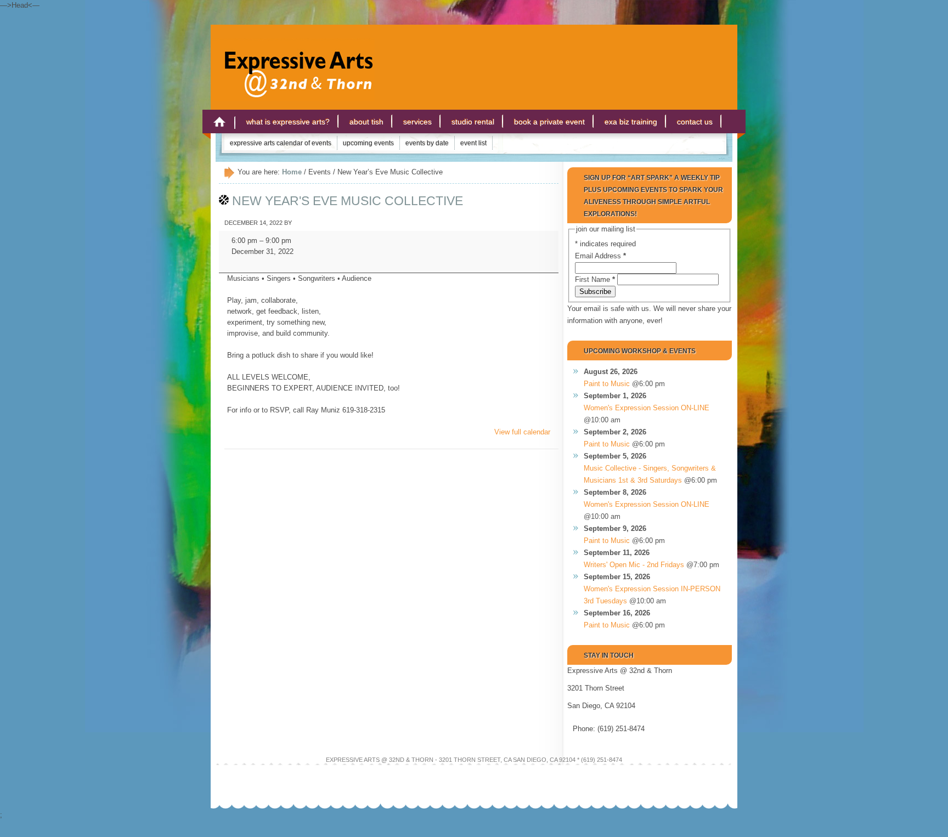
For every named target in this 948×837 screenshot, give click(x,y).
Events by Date (427, 143)
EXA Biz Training (631, 121)
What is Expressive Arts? (288, 121)
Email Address (600, 256)
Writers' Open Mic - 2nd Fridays (634, 565)
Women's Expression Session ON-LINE (646, 408)
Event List (473, 143)
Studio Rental (473, 121)
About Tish (366, 121)
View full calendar (522, 432)
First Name (595, 279)
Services (417, 121)
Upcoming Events (368, 143)
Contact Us (695, 121)
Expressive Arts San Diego (293, 60)
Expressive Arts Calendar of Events (280, 143)
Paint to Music (607, 384)
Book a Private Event (549, 121)
